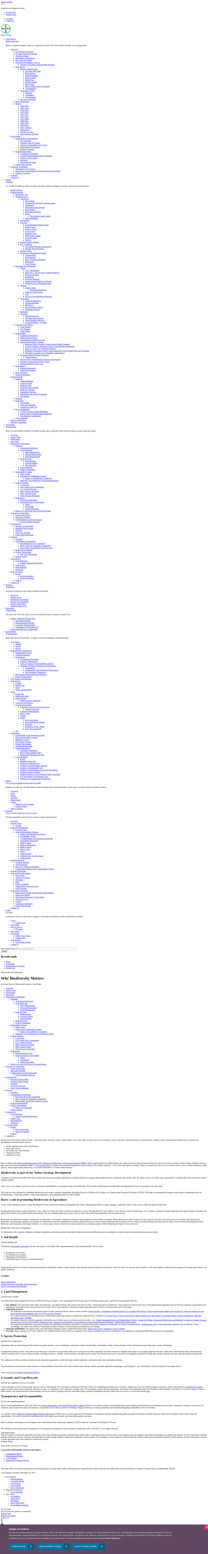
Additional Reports (22, 655)
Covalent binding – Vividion (36, 323)
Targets (18, 646)
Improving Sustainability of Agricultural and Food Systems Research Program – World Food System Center (95, 1322)
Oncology (24, 223)
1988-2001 (24, 121)
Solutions (19, 379)
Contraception (30, 255)
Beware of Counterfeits (19, 602)
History (18, 104)
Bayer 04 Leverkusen (33, 729)
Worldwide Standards (38, 290)
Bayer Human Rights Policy (31, 753)
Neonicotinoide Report (14, 1456)
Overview (14, 435)
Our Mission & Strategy (24, 52)
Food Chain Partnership (24, 535)
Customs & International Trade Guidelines (36, 156)
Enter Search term (8, 949)
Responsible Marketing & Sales (32, 755)
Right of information (28, 845)
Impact (18, 648)
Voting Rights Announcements (27, 886)
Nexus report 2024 (43, 1165)
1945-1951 (24, 115)
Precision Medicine (32, 279)
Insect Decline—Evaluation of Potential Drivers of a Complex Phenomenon (117, 1311)
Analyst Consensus (22, 878)
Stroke (27, 214)
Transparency (20, 366)
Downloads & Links (28, 162)
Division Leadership (28, 99)
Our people (15, 934)
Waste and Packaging (23, 690)
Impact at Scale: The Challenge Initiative (40, 349)
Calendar (14, 175)
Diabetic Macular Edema (34, 249)
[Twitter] (2, 1522)
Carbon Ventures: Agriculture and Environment (19, 1284)
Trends (22, 268)
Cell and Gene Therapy (24, 325)
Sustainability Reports (23, 653)
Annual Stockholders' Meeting (27, 832)
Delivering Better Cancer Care (31, 364)
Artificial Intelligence (33, 301)
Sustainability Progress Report (17, 1460)
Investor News (16, 823)
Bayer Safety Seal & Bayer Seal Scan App (36, 548)
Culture (23, 716)
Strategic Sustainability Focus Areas (33, 145)
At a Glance (15, 642)
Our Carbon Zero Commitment (32, 487)
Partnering (24, 312)
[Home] (6, 33)
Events (18, 574)
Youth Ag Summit (27, 578)
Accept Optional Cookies (86, 1546)
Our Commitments (22, 409)
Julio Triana (29, 84)
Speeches (14, 798)
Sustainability (20, 333)
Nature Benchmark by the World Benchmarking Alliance (63, 1405)
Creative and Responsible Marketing (34, 412)
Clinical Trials (30, 288)
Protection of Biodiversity (30, 764)
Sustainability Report (14, 1454)
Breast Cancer (30, 227)
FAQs (22, 852)
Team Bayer (20, 67)
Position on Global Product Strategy (34, 766)
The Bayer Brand (22, 56)
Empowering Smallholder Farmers (33, 476)
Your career (15, 931)
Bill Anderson (30, 73)
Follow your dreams (23, 936)
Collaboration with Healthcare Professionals (41, 670)
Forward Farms (112, 1316)
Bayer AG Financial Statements (27, 867)
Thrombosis (29, 205)
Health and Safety (22, 696)
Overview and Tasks (33, 71)
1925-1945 (24, 112)
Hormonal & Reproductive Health (33, 253)
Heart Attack (30, 201)
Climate (18, 683)
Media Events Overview (24, 804)
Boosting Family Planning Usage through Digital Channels (47, 344)
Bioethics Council (22, 740)
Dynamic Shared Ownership (26, 54)
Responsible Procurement (30, 147)
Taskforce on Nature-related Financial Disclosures (35, 1414)
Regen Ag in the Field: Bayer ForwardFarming (33, 511)
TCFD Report (11, 1458)
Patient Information (22, 375)
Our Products (16, 1486)
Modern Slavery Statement (30, 701)
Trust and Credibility (28, 405)
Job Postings (15, 1496)
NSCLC (28, 240)
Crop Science (16, 1483)
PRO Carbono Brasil (28, 494)
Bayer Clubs (25, 714)
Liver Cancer (30, 231)
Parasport (28, 724)
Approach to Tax (21, 899)
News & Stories (21, 372)
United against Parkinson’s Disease (38, 281)
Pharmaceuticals (17, 192)
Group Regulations (22, 748)
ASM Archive (25, 858)
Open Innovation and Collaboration (24, 629)
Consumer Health (17, 1481)
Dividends (19, 880)
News (13, 793)
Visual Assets (16, 800)
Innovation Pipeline (22, 517)
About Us (14, 49)
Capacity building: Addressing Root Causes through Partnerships (49, 346)
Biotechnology (30, 461)
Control (18, 902)
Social (13, 692)
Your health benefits (23, 942)
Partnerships (24, 403)
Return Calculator (22, 884)
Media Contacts (17, 809)
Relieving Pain (25, 386)
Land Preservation (32, 509)
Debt (17, 882)
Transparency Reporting (29, 659)
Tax (16, 731)
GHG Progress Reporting (30, 496)
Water (27, 504)
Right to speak (25, 843)
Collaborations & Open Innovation (28, 520)
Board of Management (28, 69)
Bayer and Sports (31, 720)
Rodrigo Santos (31, 82)
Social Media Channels (19, 1505)
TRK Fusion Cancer (33, 236)
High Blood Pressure (33, 212)
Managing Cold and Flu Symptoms (33, 394)
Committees (29, 95)
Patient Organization (28, 368)
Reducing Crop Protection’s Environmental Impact (39, 481)
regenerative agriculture (20, 1246)
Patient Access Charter (28, 338)
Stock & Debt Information (20, 873)
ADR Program (21, 888)
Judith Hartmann (31, 76)
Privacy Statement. (113, 1538)
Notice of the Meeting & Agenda (32, 834)
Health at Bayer (17, 190)
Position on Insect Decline (30, 772)
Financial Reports (17, 860)
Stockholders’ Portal (28, 836)
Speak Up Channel (22, 173)
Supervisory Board (27, 91)
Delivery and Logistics (28, 158)
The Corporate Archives (29, 134)
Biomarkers (29, 277)
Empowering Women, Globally (32, 342)
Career (8, 910)
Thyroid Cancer (31, 238)
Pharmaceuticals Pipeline (24, 623)
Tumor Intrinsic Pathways (35, 320)
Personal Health (17, 377)
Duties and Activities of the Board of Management (34, 893)
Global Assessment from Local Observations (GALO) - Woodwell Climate (124, 1320)
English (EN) (11, 12)
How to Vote (25, 849)
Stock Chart (19, 875)
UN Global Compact (23, 742)
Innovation (19, 401)
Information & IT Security (25, 169)
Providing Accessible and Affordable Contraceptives (45, 353)
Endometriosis (30, 257)
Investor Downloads (18, 871)
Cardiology (24, 199)
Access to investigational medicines (38, 297)
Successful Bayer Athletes (35, 722)
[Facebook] (1, 1520)
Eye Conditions (26, 244)
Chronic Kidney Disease (29, 242)
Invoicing (23, 160)
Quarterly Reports (22, 862)
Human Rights (20, 698)
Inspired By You (21, 194)
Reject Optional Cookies (50, 1546)
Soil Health (29, 507)
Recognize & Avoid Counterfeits (32, 544)
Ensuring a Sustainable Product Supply (35, 362)
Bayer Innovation (26, 576)
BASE (22, 759)
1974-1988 (24, 119)
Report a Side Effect (18, 420)
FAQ (27, 294)
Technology (24, 299)
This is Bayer (11, 39)
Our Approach (25, 141)
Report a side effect (8, 1516)
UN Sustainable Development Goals (34, 777)
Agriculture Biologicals (29, 448)
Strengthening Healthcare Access (32, 340)
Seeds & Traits (25, 459)
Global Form (6, 1514)
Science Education (32, 709)
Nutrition (18, 530)
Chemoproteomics (32, 303)
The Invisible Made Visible (40, 216)
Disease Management (33, 455)
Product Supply (21, 557)
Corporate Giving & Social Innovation (34, 707)
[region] (104, 1539)
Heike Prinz (29, 80)
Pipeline (23, 286)
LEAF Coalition (119, 1329)
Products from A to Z (19, 606)
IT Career (19, 929)
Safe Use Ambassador (28, 554)
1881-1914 (24, 108)
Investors (9, 811)
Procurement (15, 136)
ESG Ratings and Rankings (21, 679)
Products (18, 399)
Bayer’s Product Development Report (25, 1373)
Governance (15, 733)
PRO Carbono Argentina (29, 491)
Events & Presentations (19, 828)
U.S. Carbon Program (28, 489)
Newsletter (15, 1501)
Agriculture (10, 425)
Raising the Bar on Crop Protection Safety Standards (40, 774)
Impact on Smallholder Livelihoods (38, 478)
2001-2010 (24, 123)
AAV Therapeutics (32, 270)
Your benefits (16, 940)
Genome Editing (31, 463)
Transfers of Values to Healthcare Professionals (38, 666)
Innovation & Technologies (25, 266)
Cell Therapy (25, 329)
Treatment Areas (21, 197)
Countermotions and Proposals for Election (36, 839)
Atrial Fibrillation (31, 218)
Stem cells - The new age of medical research (42, 273)
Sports (22, 718)
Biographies (24, 130)
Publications (15, 439)
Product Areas (16, 597)
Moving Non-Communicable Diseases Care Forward (40, 359)
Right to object (25, 847)
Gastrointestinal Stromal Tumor (37, 225)
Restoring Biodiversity (28, 500)
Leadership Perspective (29, 336)
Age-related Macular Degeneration (38, 247)
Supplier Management (23, 746)
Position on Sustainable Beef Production (35, 779)
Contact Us (10, 21)
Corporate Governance (19, 891)
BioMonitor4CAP (149, 1324)
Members (28, 93)
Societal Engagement (23, 705)
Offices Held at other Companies (37, 86)
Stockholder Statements (29, 841)
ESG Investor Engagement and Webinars (31, 675)
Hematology (25, 221)
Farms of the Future (22, 515)
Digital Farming (26, 468)
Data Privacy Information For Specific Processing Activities (38, 171)
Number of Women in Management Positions (37, 65)
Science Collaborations (29, 661)
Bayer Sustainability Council (26, 737)
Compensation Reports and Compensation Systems (34, 869)
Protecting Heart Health (29, 388)
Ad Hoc (18, 826)
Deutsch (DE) (11, 15)
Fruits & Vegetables (27, 470)
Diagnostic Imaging (32, 310)
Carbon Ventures (21, 483)
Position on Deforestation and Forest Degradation (39, 770)
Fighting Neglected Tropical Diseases (34, 355)
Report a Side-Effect (18, 604)
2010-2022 (24, 125)
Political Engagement (23, 677)
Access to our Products (24, 703)
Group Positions (21, 757)
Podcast (18, 580)
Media (8, 781)
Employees (19, 694)
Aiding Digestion (26, 381)
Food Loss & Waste (22, 533)
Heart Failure (30, 210)
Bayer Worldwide (22, 102)
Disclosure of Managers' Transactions (29, 897)
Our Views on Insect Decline (50, 1314)
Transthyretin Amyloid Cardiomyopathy (40, 203)
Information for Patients (20, 599)
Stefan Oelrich (30, 78)
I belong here (20, 938)
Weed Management (32, 452)
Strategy (18, 644)
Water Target (25, 474)
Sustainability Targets (23, 472)
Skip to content (6, 2)
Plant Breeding (30, 465)
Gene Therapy (25, 327)
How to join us (16, 927)
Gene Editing (25, 331)
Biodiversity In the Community (100, 1329)
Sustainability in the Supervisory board (30, 735)
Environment (15, 681)
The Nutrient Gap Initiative (30, 416)
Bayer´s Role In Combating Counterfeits (35, 546)
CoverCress (24, 485)
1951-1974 (24, 117)
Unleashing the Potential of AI (26, 627)
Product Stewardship (23, 552)
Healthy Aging (25, 251)
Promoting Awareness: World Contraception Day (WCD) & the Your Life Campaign (57, 351)
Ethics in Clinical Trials (34, 292)
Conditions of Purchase (29, 154)
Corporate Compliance (19, 167)
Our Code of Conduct (23, 60)
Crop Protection (26, 450)
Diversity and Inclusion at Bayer (27, 63)
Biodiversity (20, 498)
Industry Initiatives (27, 149)
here (148, 1391)
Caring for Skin (26, 383)
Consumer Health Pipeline (25, 625)
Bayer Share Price (17, 1503)
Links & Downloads (23, 906)
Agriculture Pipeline (23, 621)
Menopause (29, 262)
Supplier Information (23, 152)
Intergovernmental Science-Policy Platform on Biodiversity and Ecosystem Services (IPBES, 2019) (54, 1163)
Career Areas (20, 923)
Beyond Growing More (24, 526)
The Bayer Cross (26, 132)
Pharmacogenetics (32, 275)
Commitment (30, 668)
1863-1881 (24, 106)
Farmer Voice (16, 437)
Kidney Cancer (31, 229)
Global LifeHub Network (30, 522)
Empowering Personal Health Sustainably (36, 414)
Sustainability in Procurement (26, 139)
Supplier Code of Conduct (30, 143)
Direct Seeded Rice (8, 1282)
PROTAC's (29, 305)
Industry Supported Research (31, 563)
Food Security (16, 524)
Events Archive (21, 806)
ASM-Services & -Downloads (31, 856)
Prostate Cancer (31, 234)
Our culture (15, 925)
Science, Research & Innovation (23, 619)
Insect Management (32, 457)
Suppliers (19, 539)
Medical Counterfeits (18, 422)
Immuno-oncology (32, 316)
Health (8, 180)
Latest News (15, 1499)
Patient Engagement (27, 370)
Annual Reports (21, 865)
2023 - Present (25, 128)
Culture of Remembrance (29, 711)
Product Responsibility (24, 550)
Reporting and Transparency (21, 651)
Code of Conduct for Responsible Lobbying (37, 664)
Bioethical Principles (28, 761)
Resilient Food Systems (24, 528)
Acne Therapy (30, 264)
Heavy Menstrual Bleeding (35, 260)
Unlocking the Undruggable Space (38, 283)
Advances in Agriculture (20, 513)
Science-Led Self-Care (28, 407)
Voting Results (25, 854)
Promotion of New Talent (34, 727)
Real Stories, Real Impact (25, 58)
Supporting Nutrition (28, 392)
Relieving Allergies (27, 390)
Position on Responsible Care (31, 768)
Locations (9, 19)
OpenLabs (19, 570)
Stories (13, 796)
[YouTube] (2, 1524)
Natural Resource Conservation (32, 502)
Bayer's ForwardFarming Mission (13, 1286)
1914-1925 (24, 110)
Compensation (30, 89)
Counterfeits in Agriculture (25, 541)
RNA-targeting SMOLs (34, 307)
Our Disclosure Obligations (35, 672)
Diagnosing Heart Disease (35, 207)
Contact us (15, 944)
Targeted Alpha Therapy (34, 318)
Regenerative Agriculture (20, 444)
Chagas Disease (31, 357)
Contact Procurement (23, 165)
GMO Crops (20, 565)
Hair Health (24, 396)
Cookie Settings (19, 1546)
